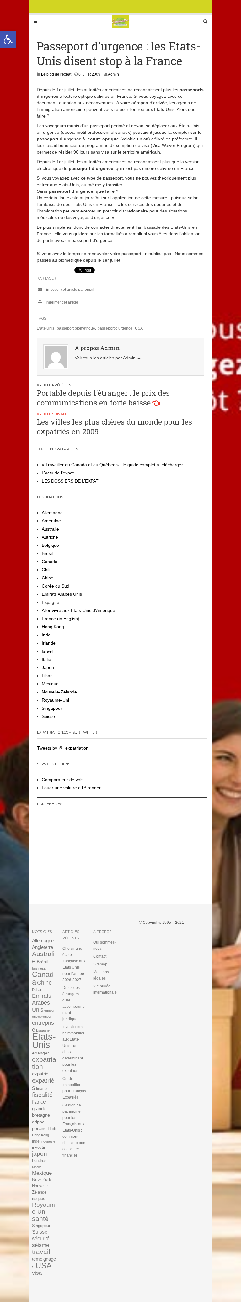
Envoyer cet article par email (69, 289)
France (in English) (60, 618)
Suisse (48, 716)
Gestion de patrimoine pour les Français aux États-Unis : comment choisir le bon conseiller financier (73, 1130)
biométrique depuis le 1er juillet (89, 260)
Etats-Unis (45, 328)
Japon (48, 667)
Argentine (51, 520)
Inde (46, 634)
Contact (99, 956)
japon (39, 1153)
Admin (113, 74)
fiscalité (42, 1094)
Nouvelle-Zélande (59, 691)
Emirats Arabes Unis (62, 594)
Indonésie (47, 1141)
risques (38, 1198)
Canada (49, 561)
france (39, 1102)
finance (42, 1088)
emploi (49, 1010)
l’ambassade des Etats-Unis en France (75, 204)
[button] (8, 39)
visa (37, 1273)
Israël (47, 651)
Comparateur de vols (62, 779)
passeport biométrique (76, 328)
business (39, 968)
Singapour (52, 708)
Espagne (50, 602)
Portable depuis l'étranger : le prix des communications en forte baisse (103, 398)
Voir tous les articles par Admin (108, 357)
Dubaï (36, 989)
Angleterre (42, 947)
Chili (46, 569)
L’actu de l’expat (58, 472)
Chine (47, 577)
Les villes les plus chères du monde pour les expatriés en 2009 (114, 427)
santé (40, 1218)
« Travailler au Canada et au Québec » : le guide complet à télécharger (112, 464)
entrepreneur (42, 1016)
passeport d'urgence (115, 328)
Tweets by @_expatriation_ (64, 747)
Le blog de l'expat (56, 74)
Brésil (47, 553)
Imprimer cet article (61, 302)
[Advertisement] (76, 855)
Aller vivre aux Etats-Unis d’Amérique (78, 610)
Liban (47, 675)
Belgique (50, 545)
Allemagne (52, 512)
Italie (46, 659)
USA (139, 328)
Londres (39, 1160)
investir (38, 1147)
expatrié (40, 1073)
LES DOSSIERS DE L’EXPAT (70, 481)
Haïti (52, 1129)
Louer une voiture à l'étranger (71, 787)
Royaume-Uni (55, 700)
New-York (41, 1179)
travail (41, 1251)
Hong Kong (53, 626)
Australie (50, 528)
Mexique (50, 683)
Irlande (49, 643)
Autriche (50, 537)
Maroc (37, 1167)
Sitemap (100, 964)
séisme (40, 1245)
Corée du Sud (55, 585)
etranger (40, 1052)
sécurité (41, 1238)
